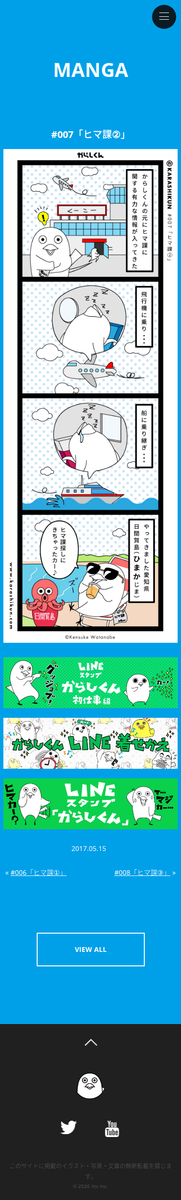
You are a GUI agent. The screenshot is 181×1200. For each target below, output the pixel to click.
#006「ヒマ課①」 (39, 872)
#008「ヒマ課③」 (142, 872)
